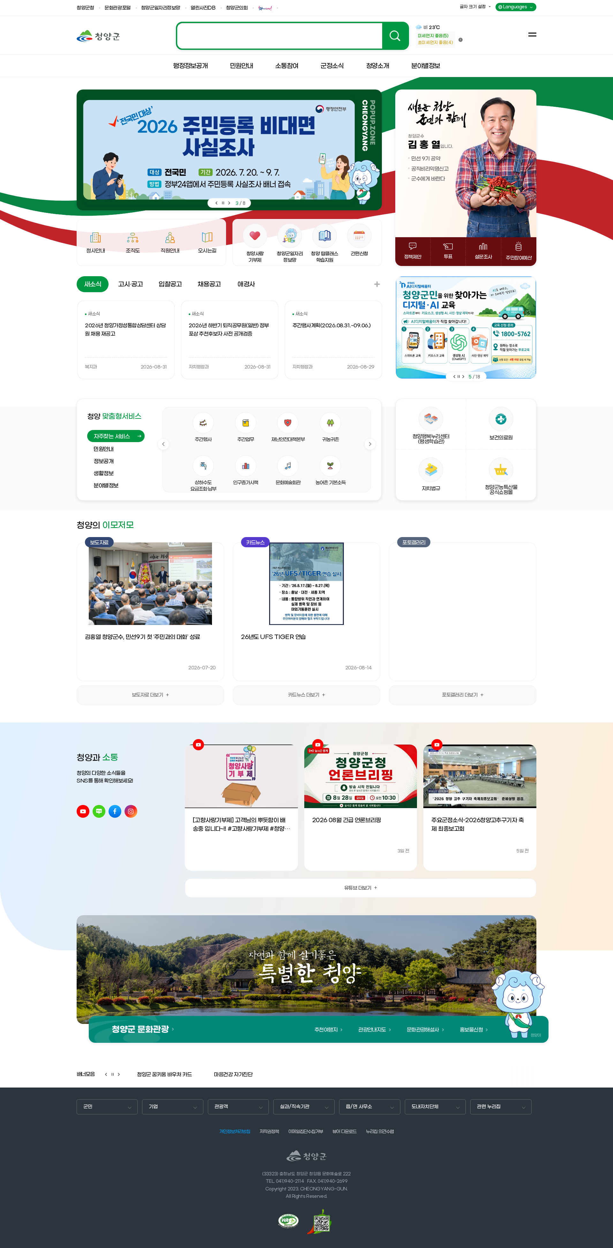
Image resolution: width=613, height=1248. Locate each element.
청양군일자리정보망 (160, 8)
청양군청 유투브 (83, 811)
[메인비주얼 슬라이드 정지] (222, 203)
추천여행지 (325, 1030)
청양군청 (85, 8)
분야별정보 (106, 486)
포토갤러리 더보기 (459, 695)
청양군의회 (237, 8)
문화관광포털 (117, 8)
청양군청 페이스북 (115, 811)
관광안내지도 (372, 1030)
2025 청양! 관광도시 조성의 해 (292, 36)
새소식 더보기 (377, 284)
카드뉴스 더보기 (303, 695)
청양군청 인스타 (131, 811)
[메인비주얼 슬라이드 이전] (216, 203)
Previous (163, 444)
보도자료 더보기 (147, 695)
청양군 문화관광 (140, 1030)
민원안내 (103, 449)
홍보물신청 (471, 1030)
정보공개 (103, 461)
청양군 (98, 36)
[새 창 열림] (291, 1221)
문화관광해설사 (423, 1030)
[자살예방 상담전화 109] (466, 327)
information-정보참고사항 (460, 40)
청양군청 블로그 (99, 811)
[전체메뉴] (532, 34)
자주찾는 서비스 (112, 436)
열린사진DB (203, 8)
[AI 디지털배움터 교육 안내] (219, 149)
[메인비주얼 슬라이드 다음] (229, 203)
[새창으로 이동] (266, 8)
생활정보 (103, 474)
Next (370, 444)
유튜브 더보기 (357, 888)
